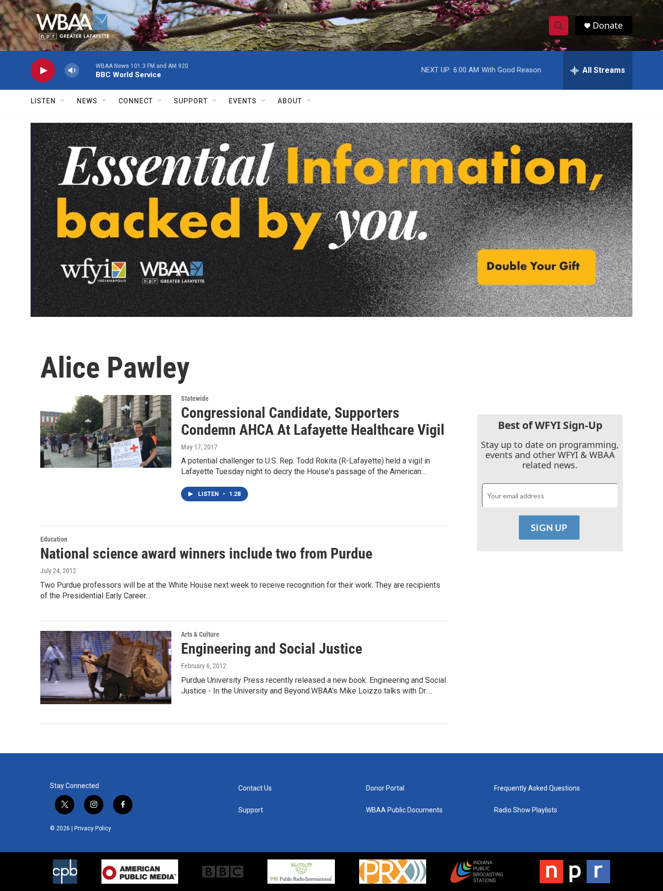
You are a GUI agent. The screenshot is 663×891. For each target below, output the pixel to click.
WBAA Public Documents (404, 810)
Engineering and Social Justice (271, 648)
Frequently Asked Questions (537, 788)
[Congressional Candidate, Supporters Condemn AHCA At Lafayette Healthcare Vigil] (105, 431)
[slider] (87, 70)
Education (53, 539)
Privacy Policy (92, 828)
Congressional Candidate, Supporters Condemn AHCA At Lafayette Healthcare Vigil (313, 421)
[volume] (72, 71)
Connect (135, 101)
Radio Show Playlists (525, 810)
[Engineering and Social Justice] (105, 667)
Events (243, 101)
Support (191, 101)
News (87, 101)
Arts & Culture (200, 634)
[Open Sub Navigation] (63, 101)
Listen (43, 101)
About (290, 101)
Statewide (195, 398)
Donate (608, 25)
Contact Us (255, 788)
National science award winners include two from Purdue (206, 553)
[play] (42, 70)
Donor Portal (385, 788)
